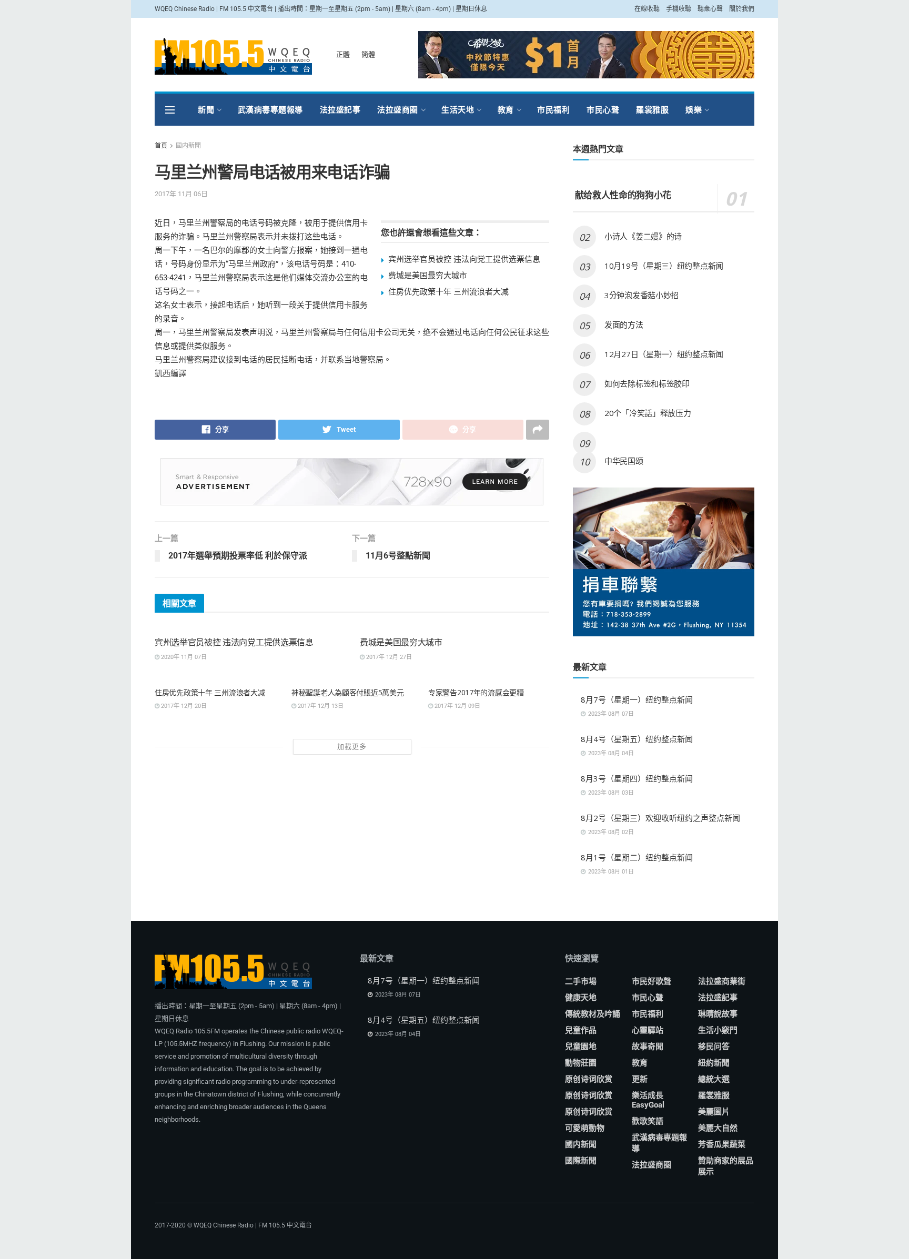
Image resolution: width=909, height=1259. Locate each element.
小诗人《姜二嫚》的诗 (643, 236)
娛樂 (693, 110)
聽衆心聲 (710, 9)
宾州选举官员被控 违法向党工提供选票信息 (464, 258)
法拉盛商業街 (721, 981)
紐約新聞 (714, 1063)
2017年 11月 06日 (181, 194)
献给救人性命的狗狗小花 (622, 195)
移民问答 (714, 1046)
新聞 (206, 110)
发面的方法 (623, 324)
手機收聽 (678, 9)
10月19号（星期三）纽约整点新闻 (663, 265)
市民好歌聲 (651, 981)
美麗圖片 (714, 1111)
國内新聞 (188, 145)
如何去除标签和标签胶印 (647, 383)
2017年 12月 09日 (456, 706)
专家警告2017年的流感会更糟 (476, 692)
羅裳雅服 (652, 110)
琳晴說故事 (718, 1014)
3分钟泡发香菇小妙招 (641, 295)
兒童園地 (581, 1046)
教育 (506, 110)
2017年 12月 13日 (320, 706)
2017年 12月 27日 (388, 657)
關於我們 (741, 9)
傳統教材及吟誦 (592, 1014)
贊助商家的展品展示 (725, 1166)
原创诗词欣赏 (588, 1079)
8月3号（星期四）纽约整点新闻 (637, 778)
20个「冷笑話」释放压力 (647, 413)
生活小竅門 (718, 1030)
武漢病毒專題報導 (270, 110)
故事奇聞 (647, 1046)
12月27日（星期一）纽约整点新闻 (663, 354)
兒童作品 (581, 1030)
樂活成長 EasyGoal (648, 1100)
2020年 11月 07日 (183, 657)
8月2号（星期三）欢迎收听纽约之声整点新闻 (660, 818)
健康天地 (581, 997)
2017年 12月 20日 (183, 706)
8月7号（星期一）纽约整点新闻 (637, 699)
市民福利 (553, 110)
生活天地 (457, 110)
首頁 (161, 145)
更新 (640, 1079)
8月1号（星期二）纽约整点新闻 (637, 857)
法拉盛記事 (340, 110)
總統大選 (714, 1079)
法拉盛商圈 (397, 110)
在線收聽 (647, 9)
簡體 (368, 54)
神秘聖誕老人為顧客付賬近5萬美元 (347, 692)
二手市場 (581, 981)
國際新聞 (581, 1160)
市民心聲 (603, 110)
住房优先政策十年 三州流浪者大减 (448, 291)
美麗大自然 (718, 1128)
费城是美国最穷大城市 (427, 275)
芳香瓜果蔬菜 (721, 1144)
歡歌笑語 (647, 1121)
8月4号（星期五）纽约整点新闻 (637, 739)
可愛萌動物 (584, 1128)
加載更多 (352, 746)
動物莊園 (581, 1063)
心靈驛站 (647, 1030)
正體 (343, 54)
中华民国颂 (623, 460)
